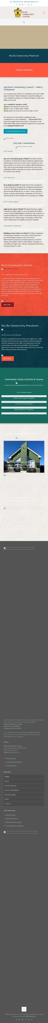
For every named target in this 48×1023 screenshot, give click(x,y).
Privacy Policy (11, 759)
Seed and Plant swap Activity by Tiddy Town (21, 529)
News (7, 799)
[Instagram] (31, 4)
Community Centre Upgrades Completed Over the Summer (20, 466)
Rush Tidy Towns (12, 819)
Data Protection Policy (14, 762)
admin (11, 462)
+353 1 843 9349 (17, 2)
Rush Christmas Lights (14, 822)
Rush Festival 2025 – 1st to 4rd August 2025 (21, 501)
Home (7, 777)
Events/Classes (10, 786)
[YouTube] (25, 4)
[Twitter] (22, 4)
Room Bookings (10, 795)
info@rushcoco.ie (32, 2)
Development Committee (15, 826)
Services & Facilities (12, 790)
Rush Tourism (11, 815)
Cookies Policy (11, 766)
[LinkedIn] (28, 4)
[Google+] (20, 4)
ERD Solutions (30, 1016)
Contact (8, 804)
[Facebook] (17, 4)
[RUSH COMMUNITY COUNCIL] (24, 13)
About (7, 781)
